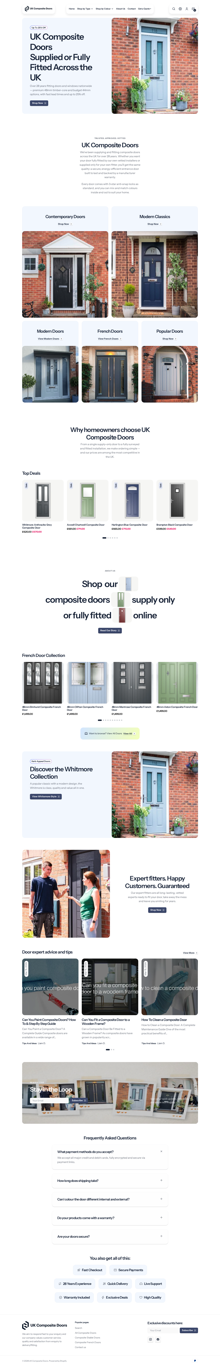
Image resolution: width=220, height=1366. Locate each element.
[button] (174, 9)
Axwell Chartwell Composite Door (86, 524)
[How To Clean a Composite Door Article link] (170, 1002)
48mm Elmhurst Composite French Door (41, 708)
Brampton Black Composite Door (174, 524)
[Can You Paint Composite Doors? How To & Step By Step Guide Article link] (50, 1002)
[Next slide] (198, 506)
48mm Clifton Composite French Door (85, 708)
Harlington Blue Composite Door (130, 524)
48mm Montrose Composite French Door (131, 708)
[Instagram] (150, 1339)
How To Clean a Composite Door (164, 1020)
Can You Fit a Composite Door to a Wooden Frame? (106, 1022)
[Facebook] (158, 1339)
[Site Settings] (180, 9)
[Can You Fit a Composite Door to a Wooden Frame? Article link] (110, 1002)
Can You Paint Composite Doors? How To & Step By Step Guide (49, 1022)
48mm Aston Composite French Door (177, 707)
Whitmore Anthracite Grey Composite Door (37, 526)
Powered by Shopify (58, 1361)
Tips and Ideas (29, 1043)
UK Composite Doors (38, 1361)
